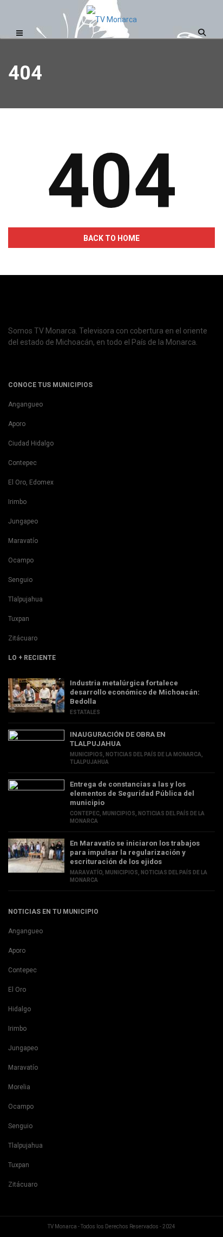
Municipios (86, 754)
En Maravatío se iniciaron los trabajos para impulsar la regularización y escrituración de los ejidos (135, 852)
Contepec (22, 463)
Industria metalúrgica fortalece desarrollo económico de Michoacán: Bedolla (135, 692)
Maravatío (23, 541)
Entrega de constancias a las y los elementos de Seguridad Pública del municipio (132, 793)
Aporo (16, 424)
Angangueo (25, 404)
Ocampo (21, 560)
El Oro (17, 989)
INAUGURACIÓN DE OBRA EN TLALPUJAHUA (118, 739)
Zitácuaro (22, 638)
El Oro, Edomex (31, 482)
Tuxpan (18, 619)
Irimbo (17, 502)
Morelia (19, 1087)
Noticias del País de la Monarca (153, 754)
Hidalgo (19, 1009)
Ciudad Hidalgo (31, 443)
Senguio (20, 580)
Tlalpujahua (25, 599)
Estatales (85, 712)
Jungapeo (23, 521)
